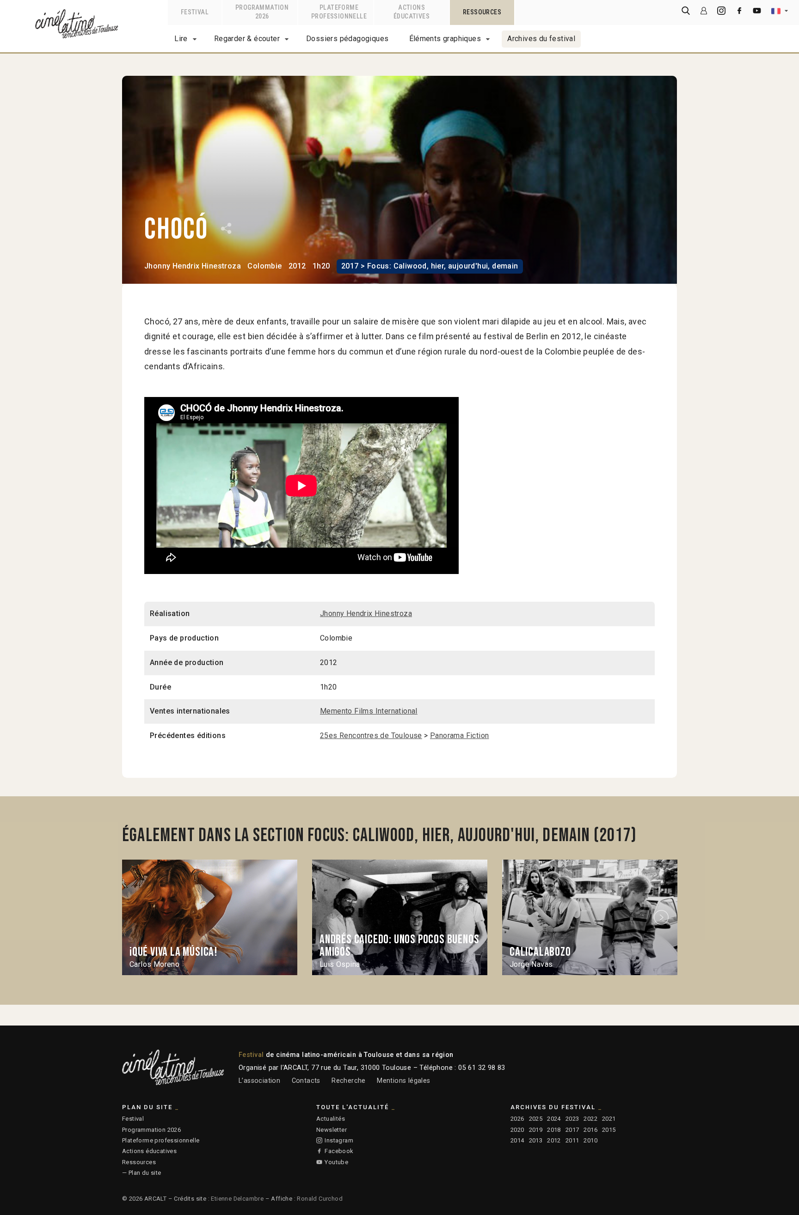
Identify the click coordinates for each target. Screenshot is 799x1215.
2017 (572, 1129)
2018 (554, 1129)
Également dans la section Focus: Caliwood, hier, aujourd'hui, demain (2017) (379, 835)
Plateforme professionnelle (160, 1140)
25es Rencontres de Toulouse (371, 735)
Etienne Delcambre (237, 1198)
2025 (536, 1118)
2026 (517, 1118)
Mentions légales (403, 1081)
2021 (609, 1118)
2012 (554, 1140)
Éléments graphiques (445, 38)
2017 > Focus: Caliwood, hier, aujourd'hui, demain (429, 266)
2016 (590, 1129)
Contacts (306, 1081)
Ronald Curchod (320, 1198)
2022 (590, 1118)
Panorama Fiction (459, 735)
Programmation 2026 (151, 1129)
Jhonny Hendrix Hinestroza (192, 266)
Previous (137, 917)
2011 (572, 1140)
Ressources (139, 1162)
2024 (554, 1118)
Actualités (330, 1118)
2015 (609, 1129)
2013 (536, 1140)
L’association (259, 1081)
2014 (517, 1140)
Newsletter (331, 1129)
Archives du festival (541, 38)
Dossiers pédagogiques (347, 38)
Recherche (349, 1081)
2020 (517, 1129)
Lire (181, 38)
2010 (590, 1140)
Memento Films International (369, 711)
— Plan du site (141, 1172)
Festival (133, 1118)
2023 (572, 1118)
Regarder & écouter (247, 38)
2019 (536, 1129)
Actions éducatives (149, 1151)
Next (663, 917)
